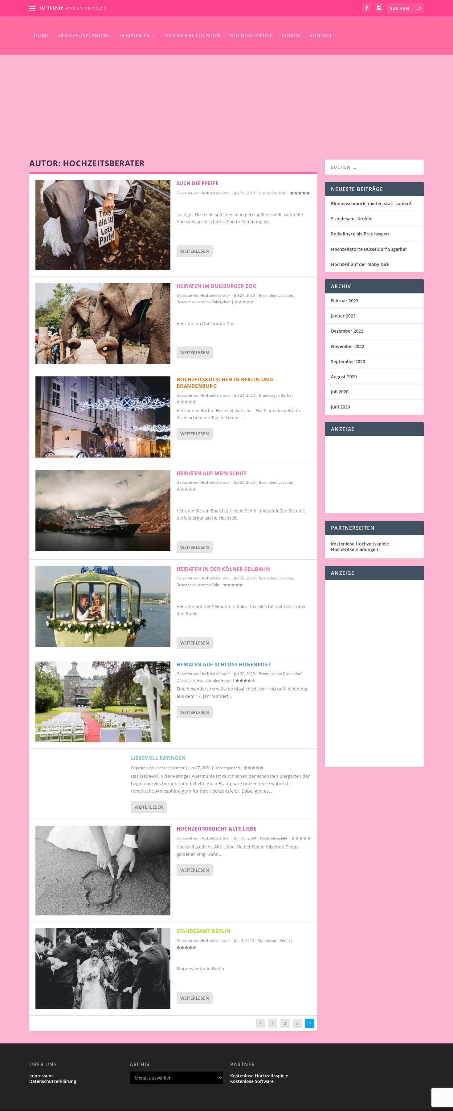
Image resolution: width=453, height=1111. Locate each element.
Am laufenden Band (85, 8)
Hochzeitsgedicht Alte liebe (217, 828)
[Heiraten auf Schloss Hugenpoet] (102, 701)
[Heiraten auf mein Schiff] (102, 510)
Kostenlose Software (252, 1081)
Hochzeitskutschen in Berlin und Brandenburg (225, 382)
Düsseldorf (186, 680)
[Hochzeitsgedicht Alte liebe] (102, 871)
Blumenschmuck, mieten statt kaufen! (371, 203)
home (41, 35)
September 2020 (348, 361)
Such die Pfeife (197, 183)
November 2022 (347, 346)
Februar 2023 (344, 301)
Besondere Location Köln (198, 584)
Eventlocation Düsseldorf (280, 673)
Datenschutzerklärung (52, 1081)
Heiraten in (134, 35)
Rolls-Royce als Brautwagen (360, 234)
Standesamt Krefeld (352, 219)
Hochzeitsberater (215, 193)
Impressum (41, 1076)
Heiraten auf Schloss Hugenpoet (224, 664)
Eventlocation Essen (214, 680)
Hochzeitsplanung (84, 35)
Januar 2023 (343, 316)
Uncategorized (227, 767)
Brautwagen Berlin (275, 395)
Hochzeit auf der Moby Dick (360, 264)
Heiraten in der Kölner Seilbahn (223, 569)
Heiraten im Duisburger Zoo (217, 286)
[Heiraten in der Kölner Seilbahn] (102, 606)
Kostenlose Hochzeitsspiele (360, 544)
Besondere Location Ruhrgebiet (204, 302)
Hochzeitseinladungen (354, 549)
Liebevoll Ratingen (158, 758)
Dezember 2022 (347, 331)
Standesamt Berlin (204, 931)
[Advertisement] (226, 101)
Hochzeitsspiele (251, 35)
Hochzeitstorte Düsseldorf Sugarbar (369, 249)
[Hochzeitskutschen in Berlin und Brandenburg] (102, 416)
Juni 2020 (340, 407)
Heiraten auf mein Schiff (212, 473)
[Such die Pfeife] (102, 225)
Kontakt (320, 35)
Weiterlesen (194, 251)
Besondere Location (193, 35)
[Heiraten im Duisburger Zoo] (102, 323)
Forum (291, 35)
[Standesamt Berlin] (102, 968)
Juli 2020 (340, 392)
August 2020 (344, 376)
